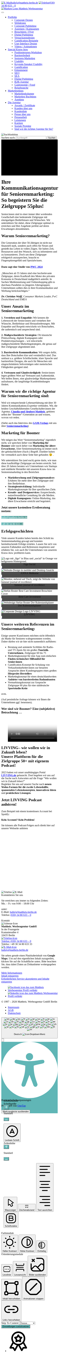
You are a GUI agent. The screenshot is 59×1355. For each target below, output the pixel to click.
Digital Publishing (23, 34)
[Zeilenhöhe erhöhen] (6, 1147)
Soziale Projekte (22, 126)
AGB (11, 1010)
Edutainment (21, 70)
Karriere (18, 123)
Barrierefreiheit (22, 55)
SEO (17, 73)
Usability (19, 61)
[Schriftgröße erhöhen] (6, 1107)
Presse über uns (22, 114)
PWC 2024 (36, 266)
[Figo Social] (1, 567)
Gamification (21, 67)
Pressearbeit (20, 117)
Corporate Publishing (25, 26)
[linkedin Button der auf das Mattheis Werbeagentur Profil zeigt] (33, 996)
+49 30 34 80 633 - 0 (12, 524)
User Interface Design (25, 43)
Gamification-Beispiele (26, 40)
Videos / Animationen (25, 46)
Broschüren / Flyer (24, 31)
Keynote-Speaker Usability (28, 64)
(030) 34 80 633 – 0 (20, 915)
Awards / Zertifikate (24, 105)
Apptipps (19, 99)
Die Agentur (14, 102)
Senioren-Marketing (24, 58)
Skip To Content (10, 1323)
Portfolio (12, 17)
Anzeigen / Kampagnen (26, 28)
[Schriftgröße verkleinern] (6, 1119)
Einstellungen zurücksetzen (16, 1326)
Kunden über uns (23, 108)
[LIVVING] (1, 617)
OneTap (21, 1105)
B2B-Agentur (21, 81)
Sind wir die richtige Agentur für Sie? (33, 129)
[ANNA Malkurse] (1, 576)
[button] (2, 1040)
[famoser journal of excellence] (1, 587)
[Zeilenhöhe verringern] (6, 1159)
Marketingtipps (15, 90)
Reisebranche (21, 87)
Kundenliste (20, 111)
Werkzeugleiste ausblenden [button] (16, 1111)
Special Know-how (18, 49)
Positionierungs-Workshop (28, 52)
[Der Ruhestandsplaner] (1, 608)
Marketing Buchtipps (25, 96)
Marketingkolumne (24, 93)
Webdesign (20, 23)
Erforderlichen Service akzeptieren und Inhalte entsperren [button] (25, 980)
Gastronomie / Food (24, 84)
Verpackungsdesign (24, 37)
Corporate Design (23, 20)
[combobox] (29, 1027)
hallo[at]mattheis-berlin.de (23, 912)
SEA (17, 76)
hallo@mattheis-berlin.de (14, 517)
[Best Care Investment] (1, 599)
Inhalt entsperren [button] (10, 975)
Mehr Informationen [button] (11, 972)
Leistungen (20, 120)
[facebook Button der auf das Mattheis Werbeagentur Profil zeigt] (33, 990)
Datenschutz (14, 1013)
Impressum (13, 1007)
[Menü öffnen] (2, 12)
